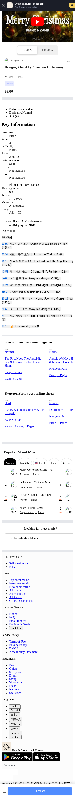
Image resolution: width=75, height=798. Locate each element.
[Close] (3, 5)
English (15, 706)
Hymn (16, 221)
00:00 (5, 243)
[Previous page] (61, 452)
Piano (12, 665)
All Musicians (17, 593)
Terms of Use (17, 641)
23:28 (5, 298)
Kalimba (14, 689)
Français (15, 733)
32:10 (5, 326)
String (13, 679)
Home (8, 221)
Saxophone (16, 672)
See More (15, 692)
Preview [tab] (47, 50)
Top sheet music (19, 580)
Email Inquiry (17, 620)
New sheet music (19, 586)
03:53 (5, 254)
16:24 (5, 285)
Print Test (16, 628)
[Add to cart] (4, 792)
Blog (12, 566)
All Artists (15, 597)
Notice (13, 613)
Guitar (13, 668)
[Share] (68, 61)
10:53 (5, 271)
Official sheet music (21, 600)
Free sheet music (19, 583)
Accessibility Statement (23, 652)
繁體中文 (16, 719)
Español (15, 710)
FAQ (12, 617)
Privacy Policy (18, 645)
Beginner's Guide (19, 624)
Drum (12, 675)
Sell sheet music (19, 563)
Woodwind (16, 682)
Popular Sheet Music (21, 452)
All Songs (15, 590)
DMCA (14, 648)
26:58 (5, 309)
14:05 (5, 278)
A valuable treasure (32, 221)
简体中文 (16, 723)
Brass (12, 686)
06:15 (5, 261)
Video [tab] (27, 50)
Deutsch (15, 737)
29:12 (5, 315)
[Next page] (67, 452)
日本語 (14, 714)
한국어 (14, 728)
